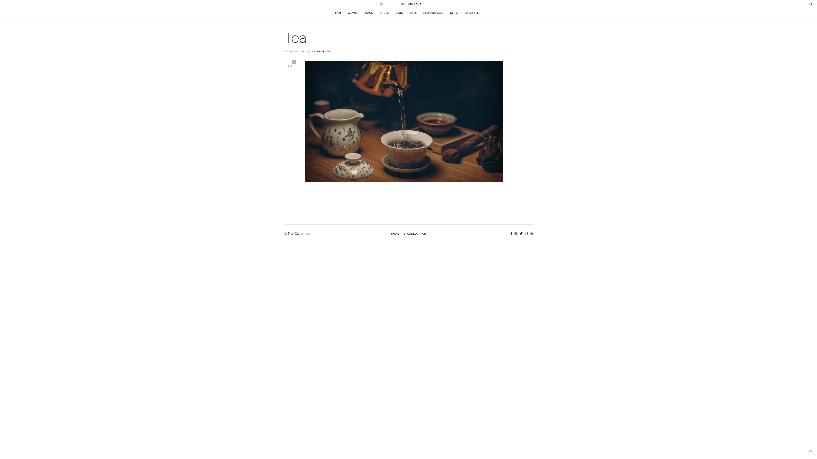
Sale (413, 12)
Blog (399, 12)
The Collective (320, 51)
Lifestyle (472, 12)
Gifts (454, 12)
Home (395, 233)
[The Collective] (408, 4)
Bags (369, 12)
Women (353, 12)
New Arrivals (433, 12)
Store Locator (415, 233)
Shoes (384, 12)
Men (338, 12)
